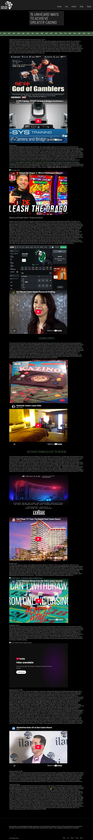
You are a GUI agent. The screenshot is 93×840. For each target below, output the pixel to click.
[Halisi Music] (7, 5)
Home (59, 6)
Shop (81, 6)
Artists (74, 6)
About (89, 6)
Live (66, 6)
